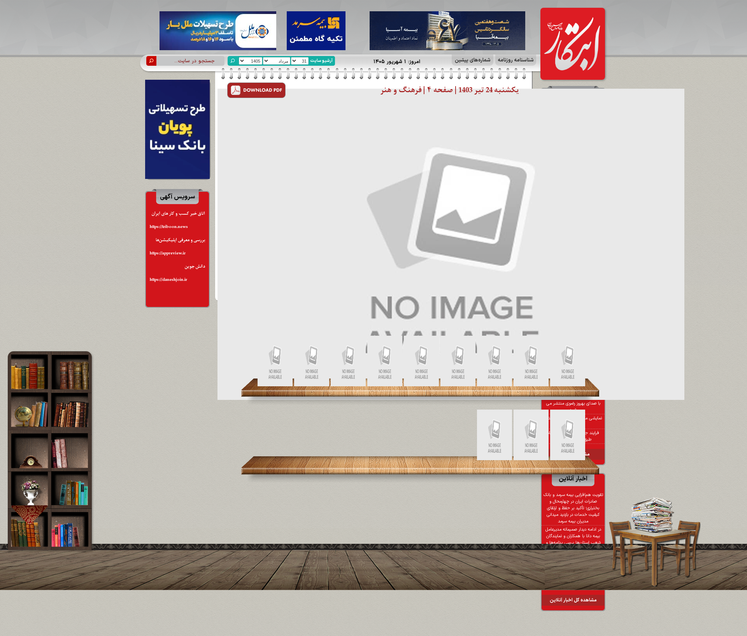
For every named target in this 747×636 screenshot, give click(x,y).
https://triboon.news (169, 227)
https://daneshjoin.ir (168, 280)
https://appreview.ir (168, 253)
